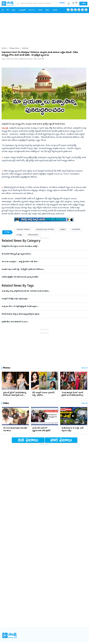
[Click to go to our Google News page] (86, 9)
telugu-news (14, 48)
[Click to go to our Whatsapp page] (71, 9)
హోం (7, 10)
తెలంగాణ (32, 10)
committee (76, 230)
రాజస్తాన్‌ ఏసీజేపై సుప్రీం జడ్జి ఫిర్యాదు (42, 299)
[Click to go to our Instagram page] (78, 9)
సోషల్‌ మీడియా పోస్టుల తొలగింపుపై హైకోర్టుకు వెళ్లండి (44, 314)
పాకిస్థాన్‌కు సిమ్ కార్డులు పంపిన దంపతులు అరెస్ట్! (44, 246)
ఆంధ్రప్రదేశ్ (22, 10)
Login (83, 3)
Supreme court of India (45, 230)
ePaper (62, 3)
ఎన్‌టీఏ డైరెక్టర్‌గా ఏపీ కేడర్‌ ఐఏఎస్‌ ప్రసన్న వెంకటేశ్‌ (44, 277)
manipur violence (23, 230)
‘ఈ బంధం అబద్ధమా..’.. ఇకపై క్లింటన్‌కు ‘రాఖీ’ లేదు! (44, 262)
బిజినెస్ (55, 10)
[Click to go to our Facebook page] (68, 9)
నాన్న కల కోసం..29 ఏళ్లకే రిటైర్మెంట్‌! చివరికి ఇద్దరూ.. (41, 306)
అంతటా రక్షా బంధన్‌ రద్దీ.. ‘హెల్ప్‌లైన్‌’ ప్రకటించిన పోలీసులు (39, 269)
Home (4, 48)
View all (84, 368)
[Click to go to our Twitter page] (75, 9)
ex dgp (19, 235)
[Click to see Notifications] (68, 3)
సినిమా (40, 10)
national (25, 48)
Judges (62, 230)
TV (76, 3)
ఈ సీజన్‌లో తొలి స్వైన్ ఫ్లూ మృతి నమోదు (41, 254)
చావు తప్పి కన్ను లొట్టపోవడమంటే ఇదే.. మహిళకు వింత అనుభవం (43, 291)
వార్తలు (13, 10)
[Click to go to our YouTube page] (82, 9)
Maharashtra (33, 235)
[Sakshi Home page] (8, 3)
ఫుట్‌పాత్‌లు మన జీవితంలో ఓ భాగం (42, 322)
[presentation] (5, 380)
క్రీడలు (47, 10)
